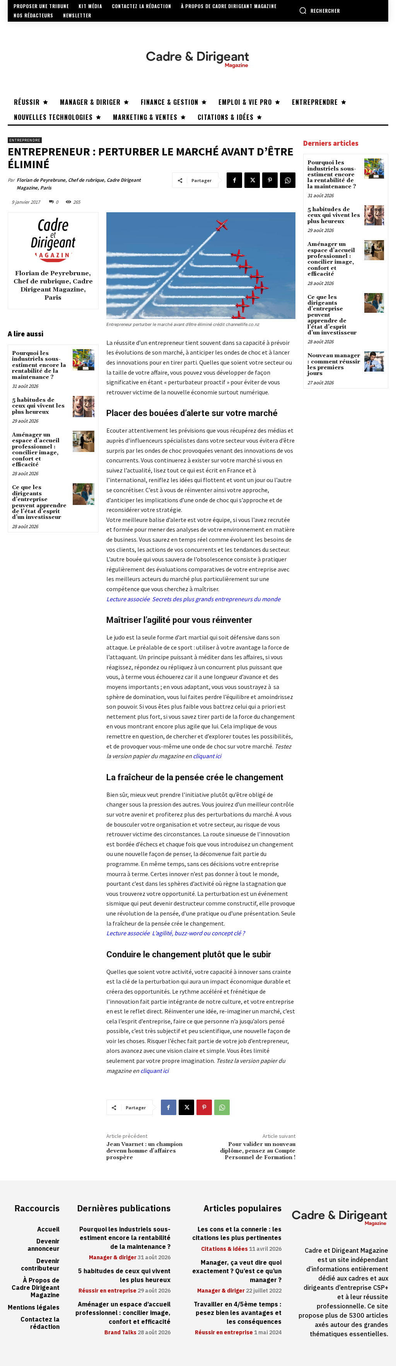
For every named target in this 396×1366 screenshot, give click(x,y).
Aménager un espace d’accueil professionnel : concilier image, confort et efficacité (36, 449)
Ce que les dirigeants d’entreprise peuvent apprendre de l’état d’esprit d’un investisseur (39, 502)
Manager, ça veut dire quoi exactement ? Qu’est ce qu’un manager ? (237, 1271)
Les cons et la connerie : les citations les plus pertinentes (237, 1234)
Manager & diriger (113, 1257)
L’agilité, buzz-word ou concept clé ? (198, 933)
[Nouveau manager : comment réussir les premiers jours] (374, 361)
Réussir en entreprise (108, 1291)
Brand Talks (120, 1332)
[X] (252, 180)
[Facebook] (234, 180)
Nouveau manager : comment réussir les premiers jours (333, 364)
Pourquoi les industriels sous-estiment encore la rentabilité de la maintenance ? (39, 365)
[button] (319, 10)
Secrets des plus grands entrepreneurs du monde (216, 599)
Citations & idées (224, 1249)
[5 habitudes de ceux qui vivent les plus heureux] (83, 406)
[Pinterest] (270, 180)
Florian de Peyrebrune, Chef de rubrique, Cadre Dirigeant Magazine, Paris (79, 184)
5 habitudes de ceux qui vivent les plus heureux (38, 406)
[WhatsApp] (287, 180)
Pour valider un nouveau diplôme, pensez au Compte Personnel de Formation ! (257, 1151)
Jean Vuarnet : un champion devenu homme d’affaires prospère (144, 1151)
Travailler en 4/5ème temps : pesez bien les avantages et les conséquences (238, 1313)
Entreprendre (24, 140)
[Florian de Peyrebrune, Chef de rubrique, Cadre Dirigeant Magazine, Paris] (53, 240)
